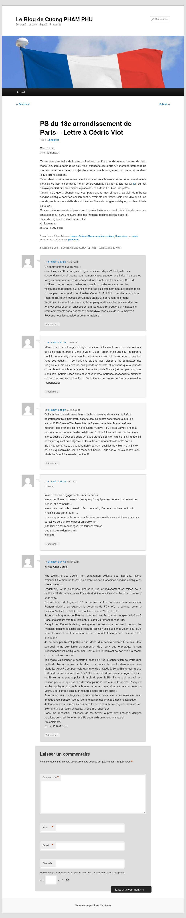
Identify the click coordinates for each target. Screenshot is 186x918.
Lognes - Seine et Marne (82, 236)
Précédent (22, 104)
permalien (73, 239)
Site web (47, 863)
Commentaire (51, 777)
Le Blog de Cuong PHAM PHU (54, 19)
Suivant (164, 104)
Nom (48, 827)
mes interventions (105, 236)
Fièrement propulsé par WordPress (93, 905)
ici (134, 183)
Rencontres (121, 236)
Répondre (52, 324)
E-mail (48, 845)
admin (135, 236)
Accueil (21, 92)
